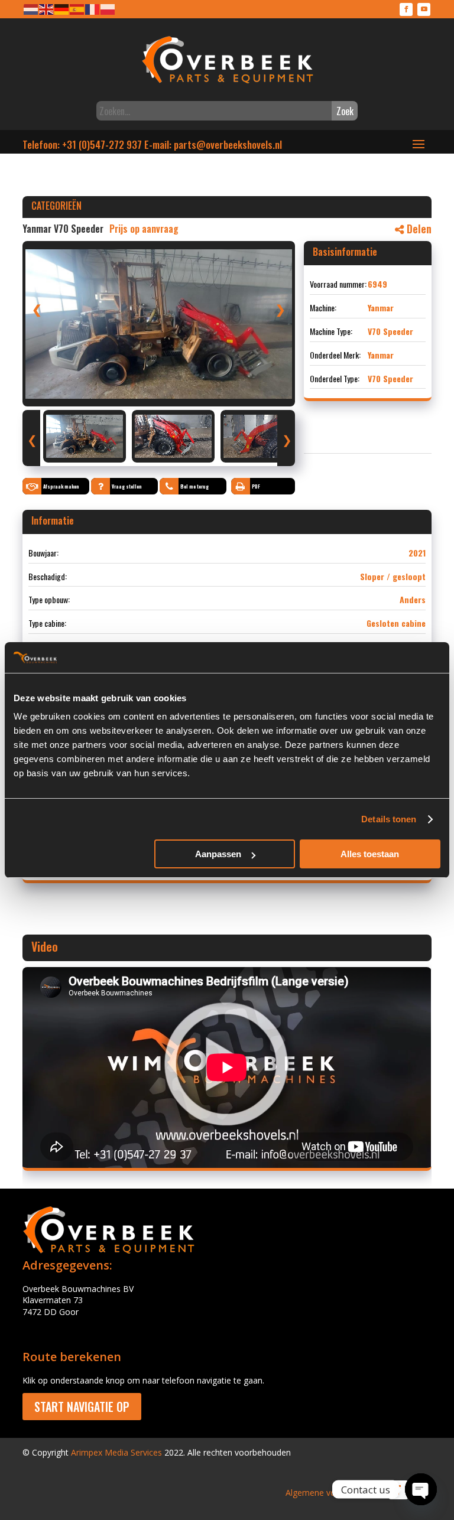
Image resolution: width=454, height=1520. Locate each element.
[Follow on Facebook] (406, 9)
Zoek (345, 111)
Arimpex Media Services (116, 1452)
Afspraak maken (61, 486)
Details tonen (388, 819)
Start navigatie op (81, 1406)
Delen (418, 228)
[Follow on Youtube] (423, 9)
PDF (256, 486)
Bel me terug (194, 486)
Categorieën (56, 205)
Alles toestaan (369, 854)
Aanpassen (218, 854)
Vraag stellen (127, 486)
